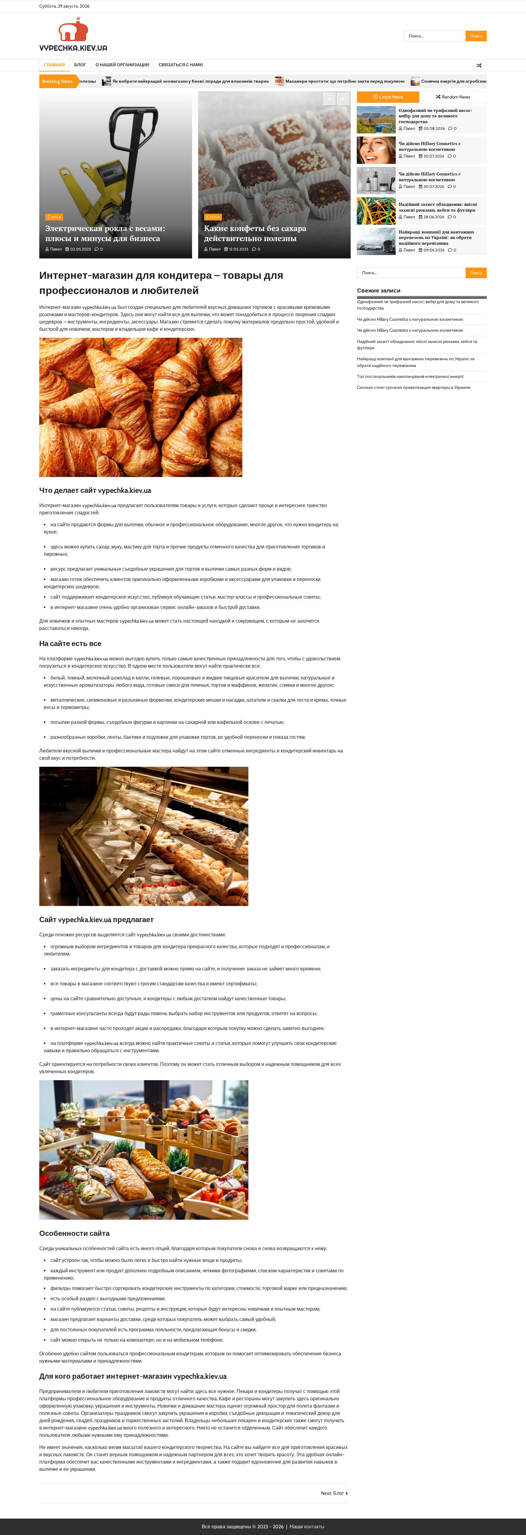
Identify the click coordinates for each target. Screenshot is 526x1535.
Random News (456, 97)
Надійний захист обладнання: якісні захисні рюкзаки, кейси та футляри (438, 207)
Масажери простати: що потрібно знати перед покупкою (236, 81)
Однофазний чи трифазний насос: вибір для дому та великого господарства (435, 115)
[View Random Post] (479, 65)
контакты (314, 1527)
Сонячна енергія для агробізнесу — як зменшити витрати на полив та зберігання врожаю (406, 81)
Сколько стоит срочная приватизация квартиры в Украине (414, 387)
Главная (54, 64)
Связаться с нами (181, 64)
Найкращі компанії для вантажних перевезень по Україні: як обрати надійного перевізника (436, 237)
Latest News (391, 97)
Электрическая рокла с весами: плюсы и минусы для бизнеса (105, 233)
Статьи (54, 217)
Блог (80, 64)
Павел (56, 249)
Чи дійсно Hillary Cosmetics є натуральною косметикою (430, 146)
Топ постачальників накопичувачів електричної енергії (410, 376)
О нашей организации (122, 64)
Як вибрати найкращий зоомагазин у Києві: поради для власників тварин (82, 81)
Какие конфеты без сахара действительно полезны (255, 233)
